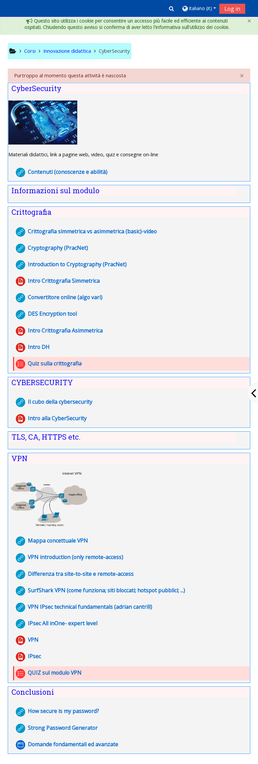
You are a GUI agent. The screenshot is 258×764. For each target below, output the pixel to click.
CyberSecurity (36, 88)
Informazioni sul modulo (55, 190)
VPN (19, 458)
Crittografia (31, 212)
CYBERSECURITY (42, 382)
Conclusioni (32, 692)
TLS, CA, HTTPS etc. (46, 437)
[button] (171, 8)
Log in (232, 8)
